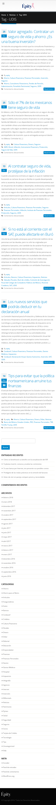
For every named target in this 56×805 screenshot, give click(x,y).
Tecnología (7, 737)
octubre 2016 (8, 567)
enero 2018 (7, 502)
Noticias (44, 277)
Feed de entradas (9, 767)
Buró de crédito (23, 280)
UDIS (39, 86)
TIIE (51, 422)
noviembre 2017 (9, 510)
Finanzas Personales (32, 78)
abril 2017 (7, 541)
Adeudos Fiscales (10, 280)
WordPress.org (8, 776)
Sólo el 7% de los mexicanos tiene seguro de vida (30, 105)
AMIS (6, 147)
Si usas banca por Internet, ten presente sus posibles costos (26, 468)
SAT (10, 285)
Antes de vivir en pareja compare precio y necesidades (24, 477)
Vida (4, 750)
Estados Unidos (23, 422)
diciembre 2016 (9, 559)
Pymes (5, 711)
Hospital (6, 672)
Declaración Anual (19, 357)
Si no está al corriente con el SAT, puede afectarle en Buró (30, 231)
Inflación (17, 147)
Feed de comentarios (11, 772)
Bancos (14, 277)
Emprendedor (8, 650)
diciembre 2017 (9, 506)
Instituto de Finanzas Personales (39, 210)
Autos (5, 606)
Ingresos (6, 685)
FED (31, 422)
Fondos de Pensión (36, 83)
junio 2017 (7, 532)
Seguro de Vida (7, 150)
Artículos (7, 207)
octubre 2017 (8, 515)
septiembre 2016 (9, 572)
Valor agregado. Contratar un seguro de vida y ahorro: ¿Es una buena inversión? (27, 36)
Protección (43, 147)
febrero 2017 (8, 550)
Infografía (6, 680)
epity (8, 75)
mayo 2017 (7, 537)
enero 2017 (7, 554)
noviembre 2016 (9, 563)
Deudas (6, 628)
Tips (4, 742)
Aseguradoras (8, 602)
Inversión (44, 78)
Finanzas (6, 654)
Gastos (5, 663)
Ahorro (6, 78)
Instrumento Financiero (30, 147)
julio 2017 (6, 528)
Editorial (6, 641)
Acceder (6, 763)
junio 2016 (7, 576)
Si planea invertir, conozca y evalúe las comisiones (23, 464)
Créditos (6, 619)
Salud (5, 715)
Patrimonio (7, 707)
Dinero (30, 144)
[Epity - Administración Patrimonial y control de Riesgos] (28, 5)
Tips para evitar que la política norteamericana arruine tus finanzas (31, 380)
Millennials (7, 698)
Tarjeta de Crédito (10, 733)
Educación (7, 645)
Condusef (7, 351)
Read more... (49, 89)
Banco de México (10, 422)
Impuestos (36, 277)
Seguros (4, 81)
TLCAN (4, 425)
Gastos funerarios (33, 357)
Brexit (11, 147)
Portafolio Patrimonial (21, 86)
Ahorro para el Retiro (11, 593)
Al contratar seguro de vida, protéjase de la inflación (29, 168)
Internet (6, 689)
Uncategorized (8, 746)
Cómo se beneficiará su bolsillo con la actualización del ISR (26, 459)
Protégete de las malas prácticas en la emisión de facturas (26, 472)
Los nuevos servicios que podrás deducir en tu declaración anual (24, 306)
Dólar (42, 419)
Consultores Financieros (19, 83)
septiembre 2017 (9, 519)
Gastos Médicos (9, 667)
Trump (9, 425)
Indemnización (6, 86)
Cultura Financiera (17, 78)
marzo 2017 (7, 545)
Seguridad (7, 720)
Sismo (5, 729)
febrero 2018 (8, 497)
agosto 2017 (8, 524)
